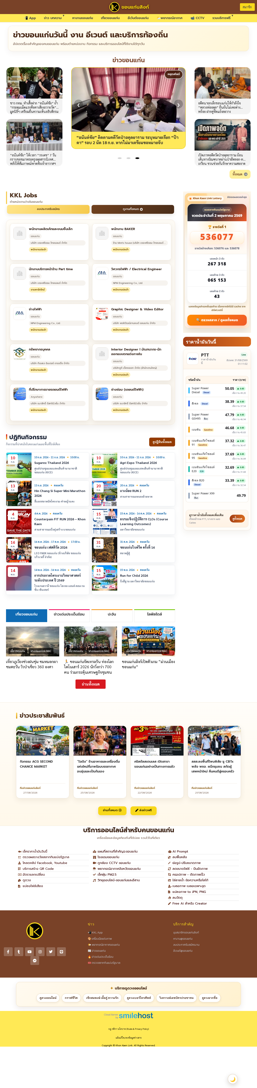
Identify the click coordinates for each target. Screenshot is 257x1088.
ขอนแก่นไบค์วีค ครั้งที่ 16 (137, 547)
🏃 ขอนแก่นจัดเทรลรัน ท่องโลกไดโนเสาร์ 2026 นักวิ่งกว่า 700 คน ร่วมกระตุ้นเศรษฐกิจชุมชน (89, 666)
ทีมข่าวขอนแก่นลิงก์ (30, 788)
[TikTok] (18, 951)
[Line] (61, 951)
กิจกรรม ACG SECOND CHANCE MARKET (36, 764)
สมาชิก (247, 7)
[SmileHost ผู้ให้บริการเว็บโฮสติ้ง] (128, 1015)
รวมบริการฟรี (221, 18)
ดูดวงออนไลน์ (48, 997)
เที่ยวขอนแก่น (110, 18)
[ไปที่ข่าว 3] (137, 158)
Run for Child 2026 (134, 575)
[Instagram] (40, 951)
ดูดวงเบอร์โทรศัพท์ (139, 997)
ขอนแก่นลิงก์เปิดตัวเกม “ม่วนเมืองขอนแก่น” (148, 664)
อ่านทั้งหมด (91, 684)
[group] (129, 108)
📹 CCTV (197, 18)
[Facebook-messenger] (34, 960)
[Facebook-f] (8, 951)
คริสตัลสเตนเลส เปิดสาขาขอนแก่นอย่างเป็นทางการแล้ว (154, 764)
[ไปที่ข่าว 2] (128, 158)
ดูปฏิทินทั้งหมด (162, 442)
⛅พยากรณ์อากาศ (170, 18)
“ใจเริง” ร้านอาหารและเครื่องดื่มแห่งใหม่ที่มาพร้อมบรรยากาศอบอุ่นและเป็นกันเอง (98, 766)
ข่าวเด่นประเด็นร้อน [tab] (69, 614)
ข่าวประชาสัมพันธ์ (42, 716)
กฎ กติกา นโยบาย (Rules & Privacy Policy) (128, 1028)
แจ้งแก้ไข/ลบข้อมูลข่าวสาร (129, 1037)
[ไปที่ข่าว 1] (119, 158)
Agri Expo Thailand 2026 (138, 462)
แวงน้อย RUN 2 (130, 491)
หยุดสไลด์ (174, 74)
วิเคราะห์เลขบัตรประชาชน (176, 997)
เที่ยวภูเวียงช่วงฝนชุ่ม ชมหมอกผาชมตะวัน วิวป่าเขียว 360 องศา (32, 664)
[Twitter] (50, 951)
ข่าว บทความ (53, 18)
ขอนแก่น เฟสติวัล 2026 (50, 547)
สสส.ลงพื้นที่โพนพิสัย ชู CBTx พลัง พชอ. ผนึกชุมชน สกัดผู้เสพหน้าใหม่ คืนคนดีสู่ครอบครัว (213, 766)
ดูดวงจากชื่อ (209, 997)
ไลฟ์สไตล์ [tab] (154, 614)
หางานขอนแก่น (82, 18)
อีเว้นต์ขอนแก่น (138, 18)
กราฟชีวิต (71, 997)
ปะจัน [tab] (112, 614)
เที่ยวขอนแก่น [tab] (26, 614)
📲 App (30, 18)
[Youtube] (29, 951)
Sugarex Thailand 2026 (51, 462)
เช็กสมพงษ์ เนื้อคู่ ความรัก (102, 997)
